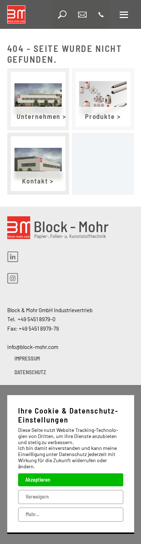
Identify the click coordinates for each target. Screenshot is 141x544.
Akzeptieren (37, 480)
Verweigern (37, 497)
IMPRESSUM (27, 358)
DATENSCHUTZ (30, 372)
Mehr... (32, 514)
